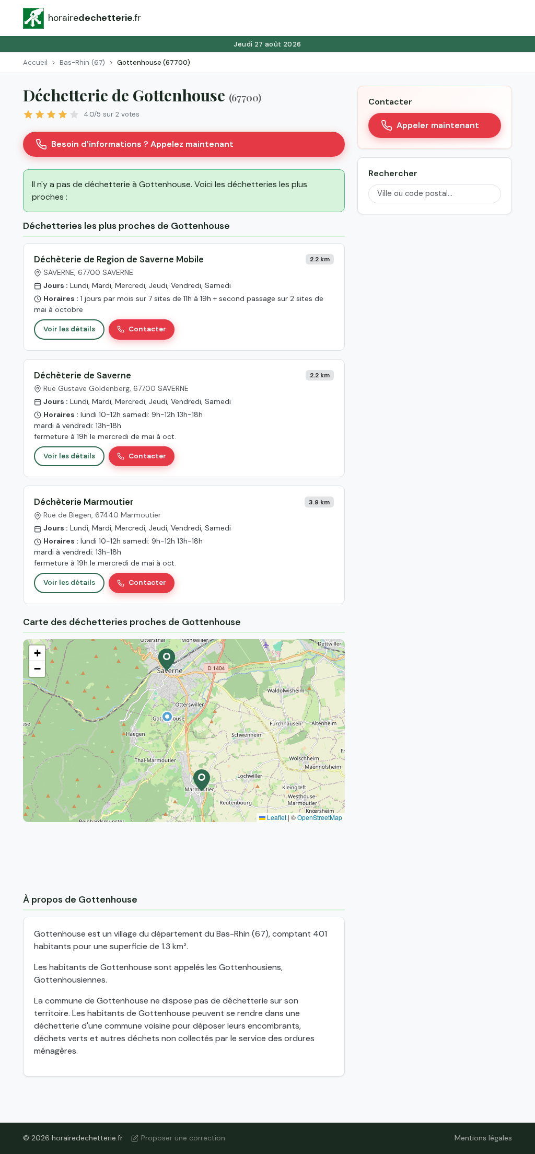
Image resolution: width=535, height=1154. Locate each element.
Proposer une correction (183, 1138)
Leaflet (275, 817)
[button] (167, 716)
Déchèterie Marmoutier (84, 501)
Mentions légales (483, 1138)
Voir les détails (69, 329)
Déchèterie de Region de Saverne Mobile (119, 259)
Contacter (147, 329)
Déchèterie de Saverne (82, 375)
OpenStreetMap (319, 817)
